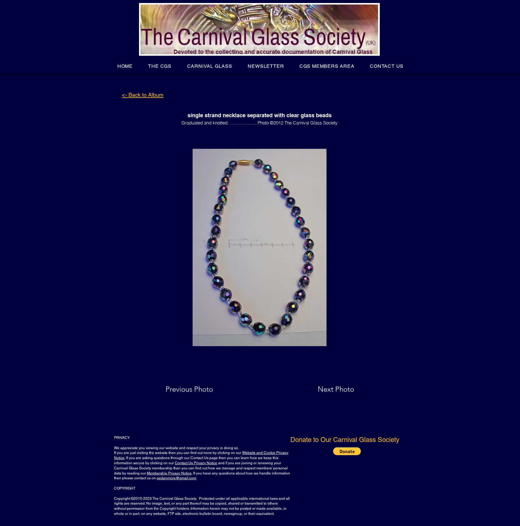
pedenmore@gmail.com (176, 478)
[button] (160, 66)
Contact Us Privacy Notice (196, 463)
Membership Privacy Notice (169, 473)
